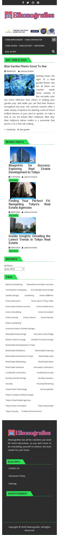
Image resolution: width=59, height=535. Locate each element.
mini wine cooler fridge (43, 334)
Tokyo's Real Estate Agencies (18, 400)
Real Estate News (45, 361)
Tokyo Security (12, 411)
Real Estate (13, 180)
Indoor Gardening (13, 323)
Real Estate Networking (16, 361)
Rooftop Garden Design (16, 378)
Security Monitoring (45, 383)
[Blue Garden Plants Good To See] (19, 75)
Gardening (11, 129)
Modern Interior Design (16, 339)
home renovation (45, 312)
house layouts (47, 317)
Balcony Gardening (14, 284)
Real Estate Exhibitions (15, 350)
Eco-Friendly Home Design (42, 289)
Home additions (46, 295)
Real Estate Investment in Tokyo (19, 356)
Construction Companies (16, 289)
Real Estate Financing (44, 350)
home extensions (13, 301)
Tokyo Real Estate (45, 405)
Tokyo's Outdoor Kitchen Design (19, 394)
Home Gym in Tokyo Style (42, 301)
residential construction (16, 372)
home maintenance (45, 306)
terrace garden (46, 389)
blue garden (25, 129)
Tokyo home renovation (16, 405)
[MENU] (54, 40)
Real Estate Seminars (15, 367)
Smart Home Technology (16, 389)
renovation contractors (43, 367)
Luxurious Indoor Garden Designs (20, 328)
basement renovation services (40, 284)
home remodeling (13, 312)
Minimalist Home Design (16, 334)
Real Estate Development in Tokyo (20, 345)
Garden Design (12, 295)
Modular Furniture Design (42, 339)
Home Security (12, 317)
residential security (45, 372)
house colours (29, 317)
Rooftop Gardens (45, 378)
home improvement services (18, 306)
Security (9, 383)
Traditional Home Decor (31, 411)
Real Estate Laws (46, 356)
